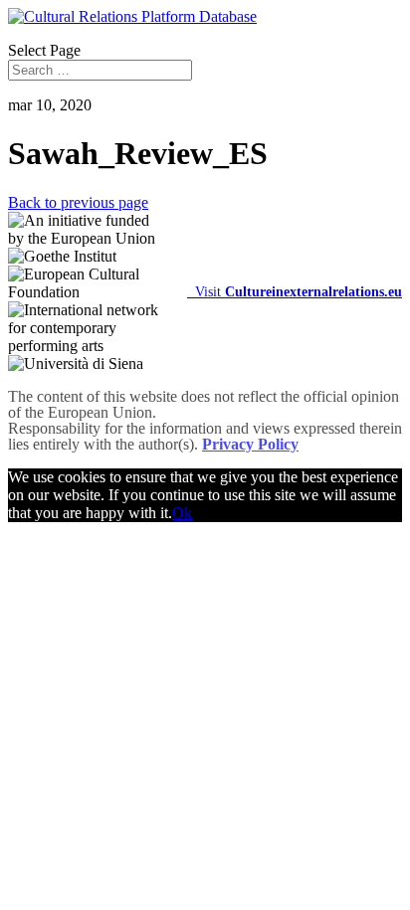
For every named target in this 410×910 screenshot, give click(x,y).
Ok (182, 512)
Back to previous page (78, 202)
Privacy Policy (250, 444)
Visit (294, 291)
